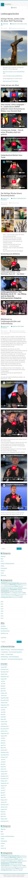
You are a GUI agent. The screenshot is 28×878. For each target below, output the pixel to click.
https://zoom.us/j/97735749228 (10, 81)
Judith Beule (5, 23)
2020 (2, 606)
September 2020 (5, 705)
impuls (11, 592)
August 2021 (4, 679)
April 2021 (3, 688)
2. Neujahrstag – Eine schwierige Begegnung (11, 652)
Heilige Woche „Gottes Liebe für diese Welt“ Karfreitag (12, 20)
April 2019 (3, 745)
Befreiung (2, 857)
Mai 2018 (3, 764)
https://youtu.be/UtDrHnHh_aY (15, 76)
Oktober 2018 (4, 757)
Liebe (25, 594)
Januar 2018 (4, 773)
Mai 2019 (3, 743)
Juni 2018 (3, 762)
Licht (23, 594)
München (13, 868)
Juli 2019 (3, 738)
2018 (2, 611)
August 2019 (4, 736)
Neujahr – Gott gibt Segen (7, 654)
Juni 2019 (3, 740)
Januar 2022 (4, 667)
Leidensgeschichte (21, 28)
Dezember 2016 (4, 804)
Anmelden (3, 626)
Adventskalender (13, 583)
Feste (18, 23)
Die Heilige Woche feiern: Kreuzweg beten (11, 194)
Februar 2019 (4, 750)
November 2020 (5, 700)
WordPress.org (4, 633)
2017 (2, 613)
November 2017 (5, 778)
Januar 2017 (4, 802)
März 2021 (3, 690)
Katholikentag (10, 594)
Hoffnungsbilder (5, 592)
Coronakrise (6, 586)
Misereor (9, 868)
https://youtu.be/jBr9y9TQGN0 (14, 152)
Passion (5, 333)
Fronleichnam (15, 588)
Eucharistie (20, 586)
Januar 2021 (4, 695)
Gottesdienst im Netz (13, 591)
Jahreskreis (20, 592)
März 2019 (3, 747)
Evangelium (3, 588)
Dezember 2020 (4, 698)
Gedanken (13, 590)
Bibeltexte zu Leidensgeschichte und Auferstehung (10, 321)
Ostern (17, 596)
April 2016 (3, 814)
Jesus (2, 332)
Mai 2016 (3, 811)
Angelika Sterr (5, 198)
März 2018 (3, 769)
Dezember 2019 (4, 726)
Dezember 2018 (4, 752)
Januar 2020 (4, 724)
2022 (2, 601)
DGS (16, 586)
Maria (7, 868)
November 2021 (5, 671)
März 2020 (3, 719)
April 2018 (3, 766)
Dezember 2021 (4, 669)
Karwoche (16, 28)
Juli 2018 (3, 759)
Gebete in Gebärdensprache (19, 198)
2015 (2, 618)
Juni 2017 (3, 790)
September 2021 (5, 676)
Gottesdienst (4, 199)
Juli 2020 (3, 709)
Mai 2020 (3, 714)
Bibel (19, 326)
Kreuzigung (9, 332)
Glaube (21, 23)
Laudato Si (15, 594)
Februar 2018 (4, 771)
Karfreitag (12, 28)
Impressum (3, 637)
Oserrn (2, 333)
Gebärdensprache (5, 589)
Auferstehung (23, 583)
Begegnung (7, 584)
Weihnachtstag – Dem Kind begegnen (10, 656)
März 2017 (3, 797)
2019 (2, 608)
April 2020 (3, 717)
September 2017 (5, 783)
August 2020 (4, 707)
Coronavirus (11, 586)
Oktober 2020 (4, 702)
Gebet (19, 588)
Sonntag (3, 597)
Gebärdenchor (24, 588)
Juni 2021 (3, 683)
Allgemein (14, 23)
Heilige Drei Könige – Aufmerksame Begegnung (12, 649)
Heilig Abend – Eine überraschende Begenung (11, 659)
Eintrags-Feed (4, 628)
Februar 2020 (4, 721)
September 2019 (5, 733)
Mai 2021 (3, 686)
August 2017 (4, 785)
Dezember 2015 (4, 821)
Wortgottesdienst (15, 597)
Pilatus (8, 333)
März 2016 (3, 816)
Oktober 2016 (4, 807)
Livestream (3, 595)
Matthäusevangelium (22, 332)
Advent (4, 583)
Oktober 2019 (4, 731)
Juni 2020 (3, 712)
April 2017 (3, 795)
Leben (2, 573)
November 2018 (5, 754)
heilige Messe (19, 591)
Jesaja (24, 592)
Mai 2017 (3, 792)
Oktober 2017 (4, 781)
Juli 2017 (3, 788)
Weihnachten (9, 597)
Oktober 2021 (4, 674)
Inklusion (3, 570)
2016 (2, 616)
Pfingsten (21, 595)
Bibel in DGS (17, 585)
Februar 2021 (4, 693)
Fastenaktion (10, 588)
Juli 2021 (3, 681)
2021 (2, 604)
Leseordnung (20, 594)
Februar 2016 (4, 819)
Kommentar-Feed (5, 631)
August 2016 (4, 809)
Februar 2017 (4, 800)
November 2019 (5, 728)
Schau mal (3, 575)
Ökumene (20, 597)
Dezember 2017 (4, 776)
